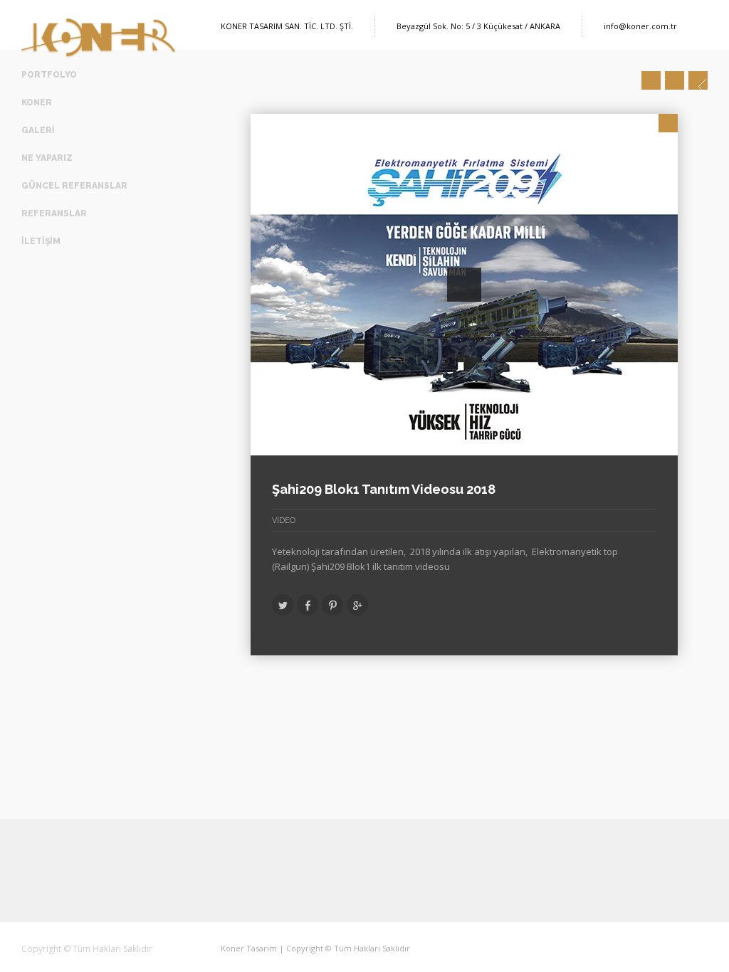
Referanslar (54, 213)
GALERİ (38, 130)
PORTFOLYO (49, 75)
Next (698, 80)
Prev (651, 80)
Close (668, 123)
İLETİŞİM (41, 241)
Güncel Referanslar (74, 186)
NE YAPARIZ (47, 158)
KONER (36, 102)
